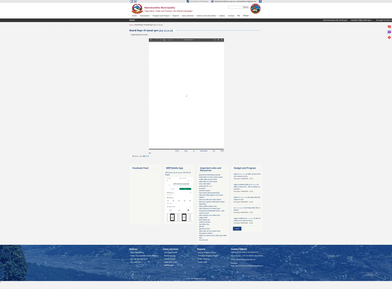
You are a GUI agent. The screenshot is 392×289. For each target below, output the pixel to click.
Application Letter (170, 262)
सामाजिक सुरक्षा (169, 265)
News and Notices (137, 252)
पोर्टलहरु (246, 16)
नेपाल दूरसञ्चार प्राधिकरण (206, 233)
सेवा (238, 16)
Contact (231, 16)
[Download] (218, 40)
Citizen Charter (170, 259)
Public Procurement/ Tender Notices (144, 256)
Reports (175, 16)
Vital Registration (170, 252)
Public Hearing (203, 259)
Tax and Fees (135, 262)
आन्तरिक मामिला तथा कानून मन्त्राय (208, 179)
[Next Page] (160, 40)
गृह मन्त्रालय (202, 188)
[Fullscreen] (215, 40)
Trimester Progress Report (208, 256)
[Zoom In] (182, 40)
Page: (164, 40)
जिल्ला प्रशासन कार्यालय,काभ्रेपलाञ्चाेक (209, 193)
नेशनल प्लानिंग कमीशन (204, 184)
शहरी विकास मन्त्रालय (204, 190)
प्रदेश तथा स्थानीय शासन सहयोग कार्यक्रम (210, 199)
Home (134, 16)
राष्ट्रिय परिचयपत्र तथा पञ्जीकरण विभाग (209, 208)
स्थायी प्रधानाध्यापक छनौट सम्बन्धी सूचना (321, 20)
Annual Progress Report (207, 252)
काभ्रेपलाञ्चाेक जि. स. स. (205, 186)
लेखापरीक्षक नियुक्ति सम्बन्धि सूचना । (348, 20)
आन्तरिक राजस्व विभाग (204, 222)
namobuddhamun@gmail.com (246, 259)
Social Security (170, 256)
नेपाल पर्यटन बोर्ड (203, 240)
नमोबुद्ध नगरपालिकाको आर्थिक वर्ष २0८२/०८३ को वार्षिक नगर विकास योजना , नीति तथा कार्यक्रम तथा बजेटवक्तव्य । (247, 187)
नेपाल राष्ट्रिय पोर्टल (204, 224)
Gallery (222, 16)
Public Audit (202, 262)
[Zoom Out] (178, 40)
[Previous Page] (157, 40)
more (237, 228)
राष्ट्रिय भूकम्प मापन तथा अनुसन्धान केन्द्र (209, 231)
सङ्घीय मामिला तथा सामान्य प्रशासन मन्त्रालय (211, 177)
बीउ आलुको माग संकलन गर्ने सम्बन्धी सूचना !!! (376, 20)
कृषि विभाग (201, 226)
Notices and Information (206, 16)
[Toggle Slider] (151, 40)
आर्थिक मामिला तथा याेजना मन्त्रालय (208, 181)
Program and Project (161, 16)
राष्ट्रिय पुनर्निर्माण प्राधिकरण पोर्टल (208, 206)
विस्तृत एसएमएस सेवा (204, 220)
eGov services (188, 16)
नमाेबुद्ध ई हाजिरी (203, 217)
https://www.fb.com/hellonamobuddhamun (249, 266)
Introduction (144, 16)
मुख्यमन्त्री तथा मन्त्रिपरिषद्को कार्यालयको (209, 175)
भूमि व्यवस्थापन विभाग (204, 229)
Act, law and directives (139, 259)
